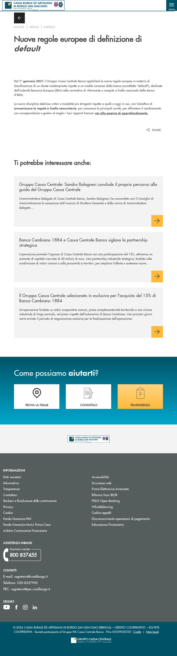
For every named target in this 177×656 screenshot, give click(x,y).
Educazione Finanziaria (108, 524)
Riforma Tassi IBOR (121, 494)
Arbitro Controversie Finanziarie (41, 530)
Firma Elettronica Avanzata (110, 488)
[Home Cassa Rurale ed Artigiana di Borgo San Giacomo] (33, 5)
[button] (171, 5)
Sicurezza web (101, 483)
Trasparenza (11, 488)
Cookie (8, 512)
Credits (137, 632)
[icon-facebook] (16, 607)
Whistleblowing (102, 506)
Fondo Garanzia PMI (33, 518)
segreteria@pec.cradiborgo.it (30, 589)
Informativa (11, 483)
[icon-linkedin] (35, 607)
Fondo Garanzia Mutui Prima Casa (43, 524)
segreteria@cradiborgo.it (31, 576)
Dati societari (12, 476)
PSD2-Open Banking (122, 500)
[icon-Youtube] (6, 607)
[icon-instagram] (25, 607)
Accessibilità (100, 476)
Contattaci (10, 494)
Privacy (8, 506)
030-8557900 (27, 582)
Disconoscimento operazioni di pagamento (121, 518)
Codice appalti (118, 512)
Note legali (152, 632)
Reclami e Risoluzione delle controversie (30, 500)
